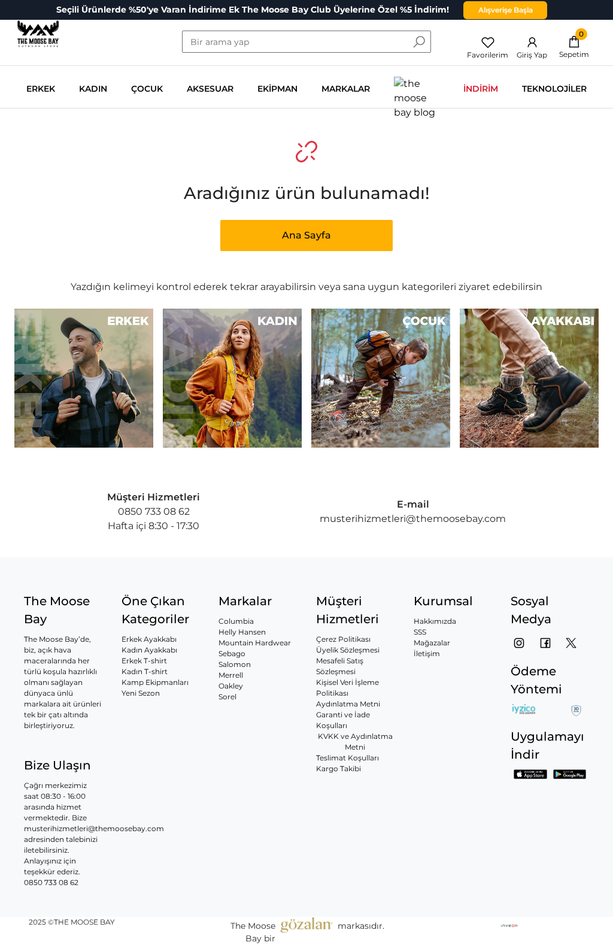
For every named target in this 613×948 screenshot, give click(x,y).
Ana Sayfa (306, 235)
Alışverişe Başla (505, 9)
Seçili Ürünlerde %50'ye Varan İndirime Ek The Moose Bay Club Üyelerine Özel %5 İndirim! (252, 9)
